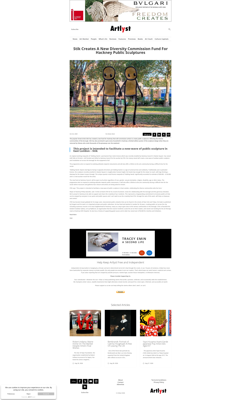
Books (140, 39)
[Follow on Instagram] (96, 381)
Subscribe (74, 29)
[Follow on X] (85, 381)
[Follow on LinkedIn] (84, 386)
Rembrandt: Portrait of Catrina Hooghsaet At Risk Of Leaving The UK (120, 343)
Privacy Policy (159, 382)
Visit (71, 218)
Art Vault (149, 39)
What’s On (103, 39)
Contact (120, 382)
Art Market (84, 39)
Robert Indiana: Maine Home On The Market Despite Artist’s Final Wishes (83, 344)
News (75, 39)
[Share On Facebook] (154, 135)
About (120, 380)
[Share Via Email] (168, 135)
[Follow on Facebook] (79, 381)
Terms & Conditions (158, 380)
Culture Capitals (161, 39)
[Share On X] (164, 135)
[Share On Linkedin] (159, 135)
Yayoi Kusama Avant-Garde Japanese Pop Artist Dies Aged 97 (155, 343)
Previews (132, 39)
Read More (73, 214)
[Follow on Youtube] (90, 381)
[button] (169, 29)
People (94, 39)
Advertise (120, 384)
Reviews (112, 39)
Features (122, 39)
